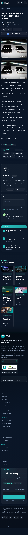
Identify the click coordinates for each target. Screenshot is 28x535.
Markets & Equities (20, 273)
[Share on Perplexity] (7, 156)
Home (2, 8)
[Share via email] (19, 156)
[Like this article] (3, 29)
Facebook (20, 153)
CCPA (11, 526)
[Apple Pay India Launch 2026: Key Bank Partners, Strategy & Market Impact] (7, 310)
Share (9, 29)
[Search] (22, 2)
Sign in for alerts (20, 189)
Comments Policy (5, 526)
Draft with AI (19, 150)
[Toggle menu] (25, 2)
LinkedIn (7, 153)
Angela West (10, 22)
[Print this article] (23, 156)
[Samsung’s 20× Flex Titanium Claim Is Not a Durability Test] (7, 269)
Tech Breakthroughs (7, 273)
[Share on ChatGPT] (4, 156)
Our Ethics (17, 380)
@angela (5, 177)
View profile (10, 189)
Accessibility (17, 526)
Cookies (14, 524)
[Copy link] (16, 156)
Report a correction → (16, 161)
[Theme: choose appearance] (18, 2)
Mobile (13, 144)
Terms (10, 524)
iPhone (7, 144)
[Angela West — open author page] (3, 24)
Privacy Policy (4, 524)
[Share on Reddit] (10, 156)
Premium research (8, 483)
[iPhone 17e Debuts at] (21, 289)
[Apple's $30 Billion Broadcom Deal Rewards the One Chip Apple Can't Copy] (21, 269)
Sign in (5, 209)
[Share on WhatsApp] (13, 156)
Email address (6, 489)
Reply (9, 218)
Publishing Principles (8, 380)
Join (15, 497)
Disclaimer (20, 524)
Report (14, 218)
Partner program (17, 483)
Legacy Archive (9, 8)
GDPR (22, 526)
